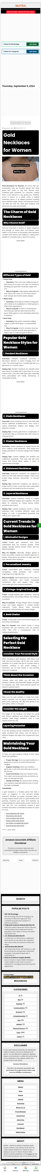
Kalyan (20, 1099)
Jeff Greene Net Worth (14, 947)
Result (20, 1095)
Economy (19, 1012)
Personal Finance (19, 1028)
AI (19, 996)
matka (29, 1154)
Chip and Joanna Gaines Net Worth (20, 925)
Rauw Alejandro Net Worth (15, 813)
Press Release (20, 1112)
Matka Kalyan (25, 1164)
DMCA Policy (20, 1132)
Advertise (20, 1120)
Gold (9, 829)
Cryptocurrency (19, 1008)
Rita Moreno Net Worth (14, 816)
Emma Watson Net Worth (15, 818)
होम (5, 1171)
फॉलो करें (15, 1171)
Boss (20, 1091)
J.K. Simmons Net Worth (15, 936)
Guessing (20, 1104)
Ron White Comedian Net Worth (17, 823)
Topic (13, 829)
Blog (19, 1000)
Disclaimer (21, 1128)
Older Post (35, 860)
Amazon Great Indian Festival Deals (21, 12)
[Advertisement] (20, 28)
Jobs (18, 1020)
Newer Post (6, 860)
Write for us (20, 1108)
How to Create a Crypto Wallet (17, 958)
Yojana (19, 1037)
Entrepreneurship (19, 1016)
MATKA (24, 1162)
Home (20, 860)
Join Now (33, 44)
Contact (20, 1124)
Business (19, 1004)
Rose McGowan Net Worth (15, 826)
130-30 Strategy (11, 914)
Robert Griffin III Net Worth (15, 821)
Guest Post (20, 1116)
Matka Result (35, 1164)
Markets (19, 1024)
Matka (20, 1087)
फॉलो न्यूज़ (26, 1171)
